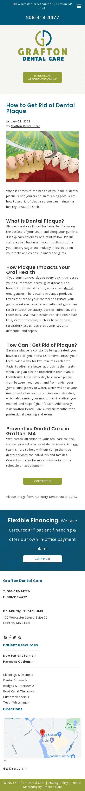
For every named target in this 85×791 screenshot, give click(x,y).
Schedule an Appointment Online (42, 77)
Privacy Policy (58, 783)
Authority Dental (46, 497)
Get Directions (14, 768)
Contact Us (42, 481)
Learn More (43, 559)
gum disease (53, 283)
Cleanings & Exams (17, 675)
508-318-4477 (42, 17)
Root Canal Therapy (17, 691)
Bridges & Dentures (17, 686)
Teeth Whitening (15, 702)
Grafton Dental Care (25, 126)
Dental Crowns (13, 680)
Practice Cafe (52, 787)
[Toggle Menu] (79, 6)
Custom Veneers (15, 697)
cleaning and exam (38, 414)
